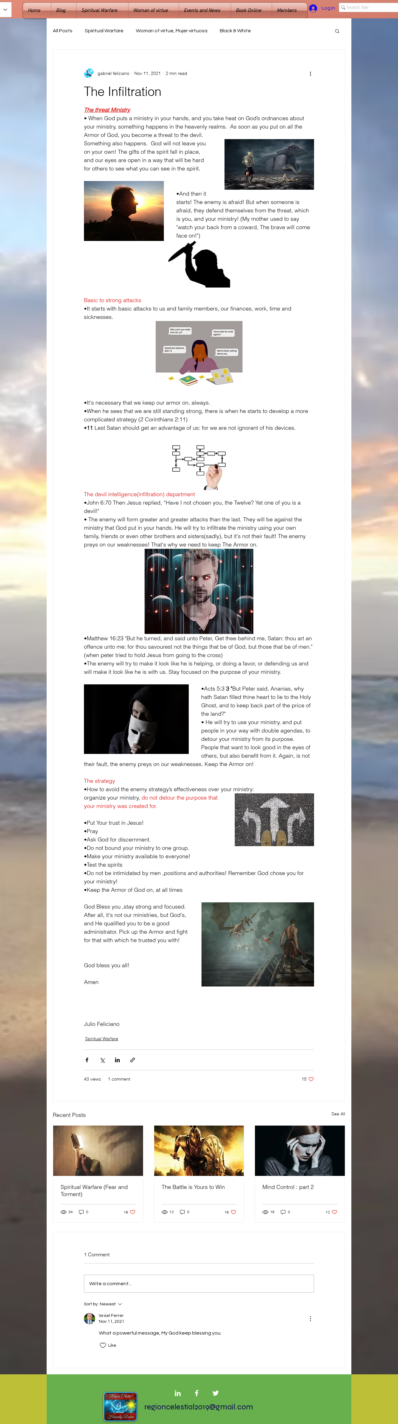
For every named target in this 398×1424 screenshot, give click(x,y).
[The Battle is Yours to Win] (199, 1151)
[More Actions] (310, 1318)
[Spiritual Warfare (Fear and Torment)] (98, 1151)
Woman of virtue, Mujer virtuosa (171, 30)
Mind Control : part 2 (288, 1186)
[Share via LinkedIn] (117, 1060)
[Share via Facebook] (87, 1060)
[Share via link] (133, 1060)
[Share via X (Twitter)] (102, 1060)
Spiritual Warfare (104, 30)
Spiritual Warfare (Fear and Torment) (94, 1190)
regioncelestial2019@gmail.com (198, 1407)
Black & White (235, 30)
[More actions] (310, 73)
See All (338, 1114)
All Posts (62, 30)
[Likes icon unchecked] (103, 1345)
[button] (337, 30)
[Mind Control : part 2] (300, 1151)
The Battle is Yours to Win (193, 1186)
